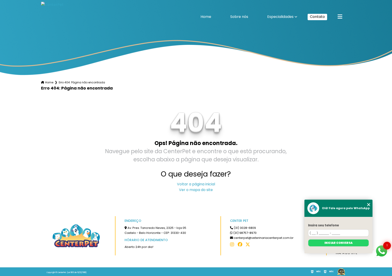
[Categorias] (340, 17)
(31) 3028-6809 (244, 228)
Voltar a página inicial (196, 184)
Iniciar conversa (338, 243)
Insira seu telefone (323, 225)
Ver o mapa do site (196, 189)
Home (206, 17)
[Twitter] (248, 245)
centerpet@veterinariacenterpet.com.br (263, 238)
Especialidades (280, 17)
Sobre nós (239, 17)
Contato (317, 16)
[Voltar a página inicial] (63, 17)
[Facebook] (241, 245)
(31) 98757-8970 (245, 233)
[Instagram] (233, 245)
